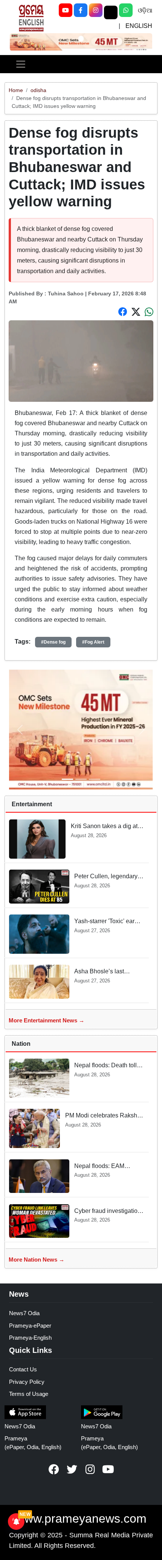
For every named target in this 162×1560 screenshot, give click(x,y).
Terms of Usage (28, 1394)
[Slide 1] (81, 38)
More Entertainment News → (46, 1020)
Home (16, 90)
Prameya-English (30, 1337)
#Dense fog (53, 642)
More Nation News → (36, 1259)
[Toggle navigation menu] (21, 64)
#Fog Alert (93, 642)
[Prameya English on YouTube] (108, 1469)
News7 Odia (24, 1313)
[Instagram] (95, 10)
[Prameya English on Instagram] (90, 1469)
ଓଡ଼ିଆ (145, 10)
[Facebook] (80, 10)
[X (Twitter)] (111, 12)
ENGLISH (138, 26)
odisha (38, 90)
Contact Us (23, 1369)
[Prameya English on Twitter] (72, 1469)
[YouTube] (65, 10)
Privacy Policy (26, 1382)
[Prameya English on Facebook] (54, 1469)
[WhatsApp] (126, 10)
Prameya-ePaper (30, 1325)
